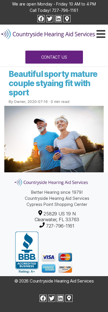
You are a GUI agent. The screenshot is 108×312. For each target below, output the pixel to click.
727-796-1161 (65, 10)
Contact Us (54, 57)
